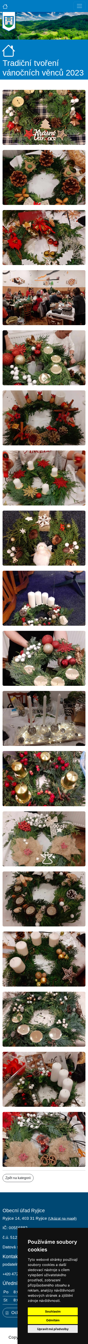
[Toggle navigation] (79, 6)
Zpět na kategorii (18, 1178)
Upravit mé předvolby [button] (53, 1329)
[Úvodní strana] (5, 6)
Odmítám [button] (53, 1320)
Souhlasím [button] (53, 1311)
